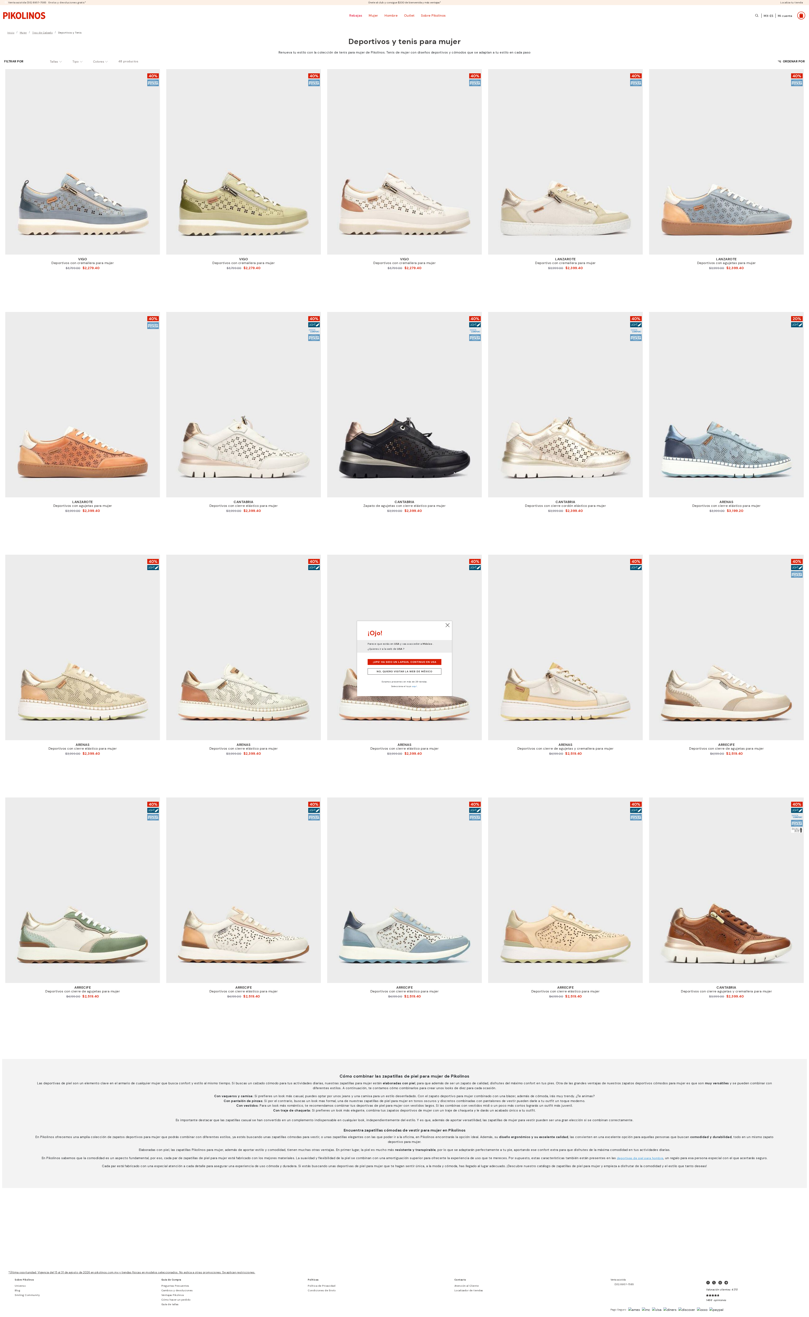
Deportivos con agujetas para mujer (726, 263)
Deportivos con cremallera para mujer (82, 263)
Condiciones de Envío (322, 1290)
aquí (414, 686)
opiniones (720, 1300)
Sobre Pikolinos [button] (433, 15)
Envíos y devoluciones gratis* (67, 2)
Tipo (75, 61)
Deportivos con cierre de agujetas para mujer (726, 748)
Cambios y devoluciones (177, 1290)
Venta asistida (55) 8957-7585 (27, 2)
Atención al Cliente (466, 1285)
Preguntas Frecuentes (175, 1285)
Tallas (54, 61)
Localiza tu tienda (791, 2)
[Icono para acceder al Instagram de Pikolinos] (721, 1283)
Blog (17, 1290)
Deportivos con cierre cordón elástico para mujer (565, 506)
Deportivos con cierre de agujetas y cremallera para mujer (565, 748)
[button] (785, 18)
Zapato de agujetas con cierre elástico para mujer (404, 506)
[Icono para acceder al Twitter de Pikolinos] (715, 1283)
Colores (98, 61)
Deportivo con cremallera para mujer (565, 263)
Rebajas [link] (355, 15)
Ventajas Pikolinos (172, 1295)
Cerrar (447, 625)
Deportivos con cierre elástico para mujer (243, 506)
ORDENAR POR (794, 61)
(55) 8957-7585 (624, 1284)
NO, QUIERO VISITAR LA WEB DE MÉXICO (404, 671)
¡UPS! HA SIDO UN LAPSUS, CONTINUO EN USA (404, 662)
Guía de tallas (170, 1304)
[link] (24, 15)
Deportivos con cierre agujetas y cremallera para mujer (726, 991)
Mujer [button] (373, 15)
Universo (20, 1285)
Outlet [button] (409, 15)
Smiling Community (27, 1295)
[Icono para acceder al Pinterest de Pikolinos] (727, 1283)
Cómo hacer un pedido (176, 1299)
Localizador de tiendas (468, 1290)
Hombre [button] (391, 15)
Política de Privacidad (321, 1285)
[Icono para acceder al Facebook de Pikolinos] (708, 1283)
